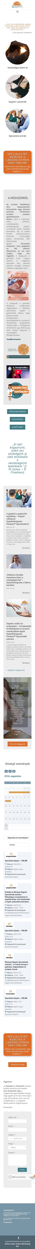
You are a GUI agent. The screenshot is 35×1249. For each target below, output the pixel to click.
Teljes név (12, 1117)
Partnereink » (8, 1222)
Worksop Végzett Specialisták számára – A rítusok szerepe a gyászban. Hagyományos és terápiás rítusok (16, 965)
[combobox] (10, 1138)
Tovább (17, 731)
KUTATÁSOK (17, 419)
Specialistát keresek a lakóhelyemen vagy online (17, 158)
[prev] (6, 771)
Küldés (22, 1170)
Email (10, 1126)
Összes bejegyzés (17, 744)
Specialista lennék (17, 135)
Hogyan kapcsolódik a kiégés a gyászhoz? (17, 689)
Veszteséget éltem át (17, 67)
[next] (10, 771)
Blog (20, 697)
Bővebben (26, 548)
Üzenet (11, 1152)
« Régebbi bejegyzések (15, 670)
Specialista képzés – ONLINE (16, 860)
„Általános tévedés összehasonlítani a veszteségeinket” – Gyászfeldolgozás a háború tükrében (18, 579)
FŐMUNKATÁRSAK (17, 411)
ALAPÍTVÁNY (17, 427)
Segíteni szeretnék (17, 101)
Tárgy (10, 1143)
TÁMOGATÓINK (17, 1064)
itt (4, 1220)
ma (14, 771)
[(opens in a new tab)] (19, 563)
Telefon (11, 1135)
